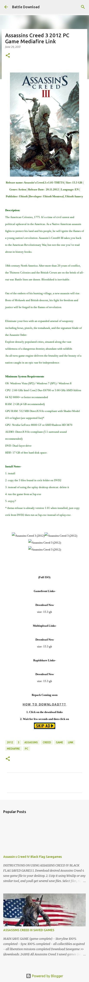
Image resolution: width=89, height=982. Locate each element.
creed (47, 742)
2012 (10, 742)
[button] (7, 56)
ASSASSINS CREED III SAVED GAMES (28, 930)
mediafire (13, 748)
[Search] (83, 7)
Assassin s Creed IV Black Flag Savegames (32, 856)
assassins (31, 742)
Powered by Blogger (47, 976)
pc (26, 748)
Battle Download (26, 7)
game (59, 742)
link (70, 742)
